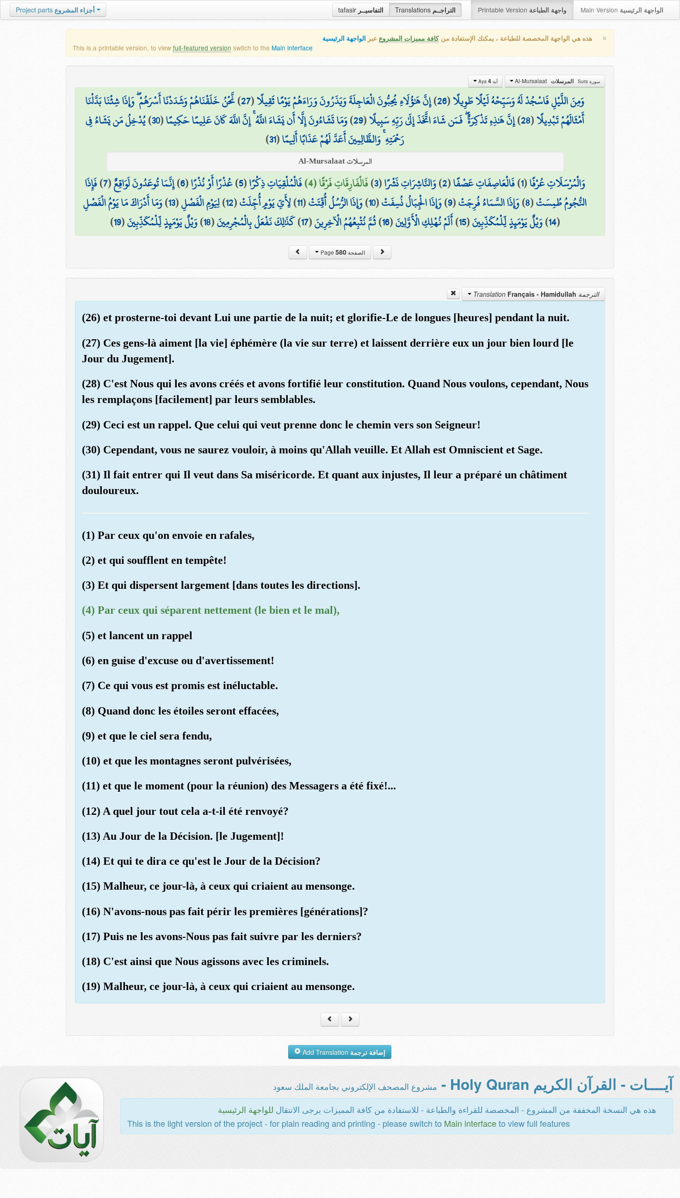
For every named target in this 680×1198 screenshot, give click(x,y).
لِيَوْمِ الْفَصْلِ (200, 202)
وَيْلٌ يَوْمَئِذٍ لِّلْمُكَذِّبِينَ (507, 222)
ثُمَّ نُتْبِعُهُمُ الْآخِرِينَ (345, 222)
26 (442, 101)
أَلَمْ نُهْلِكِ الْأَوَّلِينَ (424, 222)
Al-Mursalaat (556, 81)
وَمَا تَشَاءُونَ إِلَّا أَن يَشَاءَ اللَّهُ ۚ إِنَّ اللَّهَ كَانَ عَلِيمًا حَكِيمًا (256, 120)
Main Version (622, 9)
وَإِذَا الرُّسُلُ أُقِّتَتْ (336, 202)
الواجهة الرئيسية (344, 38)
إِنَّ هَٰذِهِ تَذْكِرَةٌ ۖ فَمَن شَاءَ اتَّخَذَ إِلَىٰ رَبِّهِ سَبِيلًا (442, 120)
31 (272, 139)
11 (300, 202)
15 (462, 222)
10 (372, 202)
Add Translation (343, 1052)
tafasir (360, 9)
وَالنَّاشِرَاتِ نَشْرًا (410, 183)
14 (552, 222)
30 (156, 120)
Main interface (292, 47)
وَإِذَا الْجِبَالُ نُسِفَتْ (412, 202)
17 (305, 222)
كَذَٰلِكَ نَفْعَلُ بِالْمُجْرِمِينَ (256, 222)
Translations (425, 9)
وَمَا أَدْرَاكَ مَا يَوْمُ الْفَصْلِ (122, 202)
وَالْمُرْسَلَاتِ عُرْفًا (557, 183)
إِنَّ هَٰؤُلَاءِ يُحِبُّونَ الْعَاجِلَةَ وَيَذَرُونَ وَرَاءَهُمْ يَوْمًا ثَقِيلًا (344, 101)
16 (385, 222)
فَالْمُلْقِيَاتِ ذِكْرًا (275, 183)
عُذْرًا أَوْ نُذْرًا (212, 183)
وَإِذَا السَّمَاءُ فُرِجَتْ (488, 202)
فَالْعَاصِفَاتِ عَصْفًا (484, 183)
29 (358, 120)
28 (526, 120)
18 (207, 222)
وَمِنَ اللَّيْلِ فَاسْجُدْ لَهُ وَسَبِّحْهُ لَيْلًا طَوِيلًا (518, 101)
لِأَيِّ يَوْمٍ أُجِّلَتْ (265, 202)
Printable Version (522, 9)
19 (117, 222)
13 (171, 202)
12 (230, 202)
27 (246, 101)
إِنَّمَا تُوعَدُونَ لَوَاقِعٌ (144, 183)
